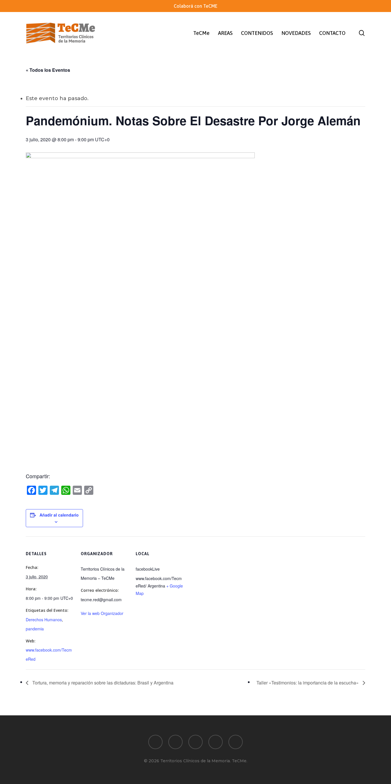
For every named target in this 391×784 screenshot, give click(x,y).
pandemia (35, 629)
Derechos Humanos (44, 619)
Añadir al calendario (59, 515)
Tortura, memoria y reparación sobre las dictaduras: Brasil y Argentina (102, 682)
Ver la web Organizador (102, 613)
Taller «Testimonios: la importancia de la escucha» (308, 682)
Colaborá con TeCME (195, 6)
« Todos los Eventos (48, 70)
